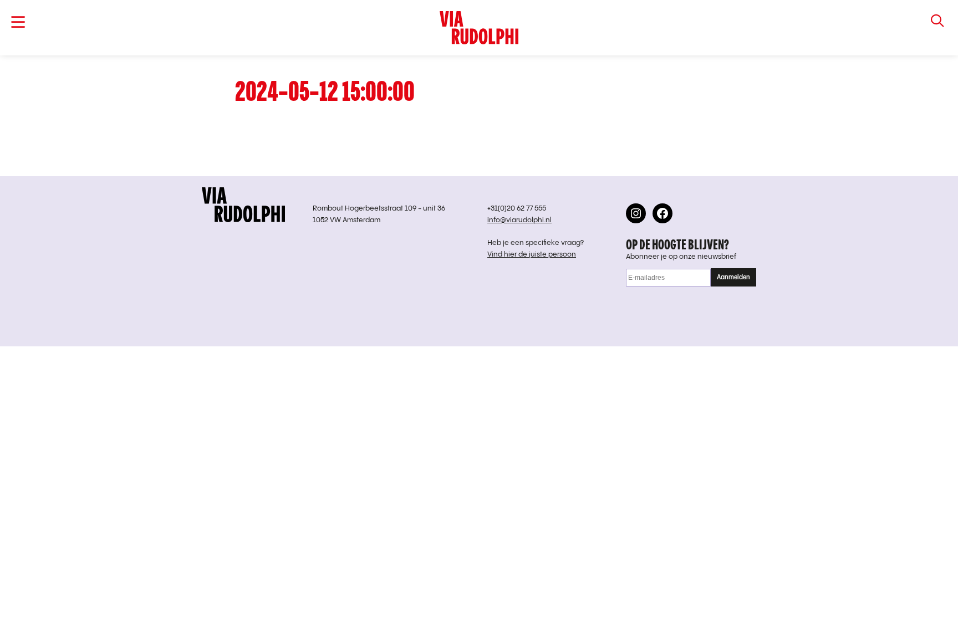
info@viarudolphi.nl (519, 220)
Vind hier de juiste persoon (531, 254)
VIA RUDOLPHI (479, 27)
